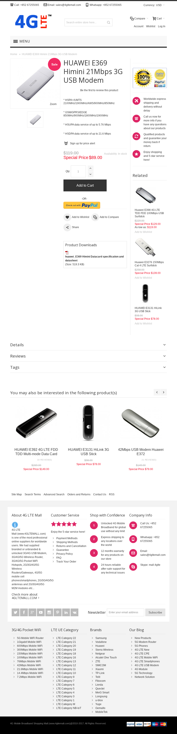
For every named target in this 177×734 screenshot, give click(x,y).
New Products (143, 638)
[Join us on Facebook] (24, 612)
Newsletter (97, 612)
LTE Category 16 (66, 657)
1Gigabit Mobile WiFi (29, 641)
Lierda (99, 684)
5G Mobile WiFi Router (30, 638)
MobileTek (101, 711)
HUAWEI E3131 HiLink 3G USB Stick (148, 310)
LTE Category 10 (66, 673)
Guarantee (62, 549)
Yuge (98, 704)
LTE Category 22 (66, 638)
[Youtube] (41, 612)
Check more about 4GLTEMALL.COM (25, 596)
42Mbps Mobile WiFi (29, 665)
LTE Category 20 (66, 645)
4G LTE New (142, 649)
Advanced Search (54, 494)
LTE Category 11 (66, 669)
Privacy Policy (64, 553)
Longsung (101, 696)
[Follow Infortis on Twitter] (16, 612)
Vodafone (101, 641)
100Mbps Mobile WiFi (30, 657)
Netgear (100, 653)
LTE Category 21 (66, 641)
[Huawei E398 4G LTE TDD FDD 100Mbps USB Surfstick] (145, 195)
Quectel (99, 688)
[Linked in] (66, 612)
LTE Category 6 (65, 684)
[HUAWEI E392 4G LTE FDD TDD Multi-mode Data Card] (36, 423)
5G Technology (143, 673)
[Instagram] (49, 612)
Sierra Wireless (104, 649)
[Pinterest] (58, 612)
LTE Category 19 (66, 649)
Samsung (101, 638)
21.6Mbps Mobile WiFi (30, 669)
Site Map (16, 494)
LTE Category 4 (65, 692)
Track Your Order (66, 561)
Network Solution (145, 676)
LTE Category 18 (66, 653)
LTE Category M (65, 704)
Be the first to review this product (99, 90)
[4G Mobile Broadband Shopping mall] (31, 22)
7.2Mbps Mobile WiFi (29, 676)
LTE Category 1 (65, 700)
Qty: (68, 171)
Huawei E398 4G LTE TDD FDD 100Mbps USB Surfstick (149, 213)
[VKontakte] (74, 612)
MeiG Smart (102, 692)
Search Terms (33, 494)
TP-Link (99, 673)
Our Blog (136, 630)
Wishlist (150, 26)
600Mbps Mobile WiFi (30, 645)
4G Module (141, 669)
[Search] (108, 22)
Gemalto (100, 708)
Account (138, 26)
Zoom (53, 104)
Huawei (99, 645)
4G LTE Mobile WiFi (146, 657)
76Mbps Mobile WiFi (29, 661)
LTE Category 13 (66, 661)
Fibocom (100, 680)
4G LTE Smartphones (147, 661)
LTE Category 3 (65, 696)
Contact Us (99, 494)
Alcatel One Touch (106, 657)
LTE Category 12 (66, 665)
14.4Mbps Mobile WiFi (30, 673)
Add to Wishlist (143, 232)
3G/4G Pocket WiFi (26, 630)
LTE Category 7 (65, 680)
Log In (161, 26)
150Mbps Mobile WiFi (30, 653)
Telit (97, 676)
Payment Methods (66, 538)
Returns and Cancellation (71, 546)
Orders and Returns (78, 494)
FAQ (58, 557)
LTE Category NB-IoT (68, 708)
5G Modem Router (145, 641)
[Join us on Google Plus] (32, 612)
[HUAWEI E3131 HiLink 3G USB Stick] (145, 293)
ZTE (97, 661)
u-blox (99, 700)
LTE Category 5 (65, 688)
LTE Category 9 (65, 676)
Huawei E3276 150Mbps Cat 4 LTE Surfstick (149, 264)
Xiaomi (99, 669)
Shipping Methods (67, 542)
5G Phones (141, 645)
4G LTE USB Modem (147, 665)
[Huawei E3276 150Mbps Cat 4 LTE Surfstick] (145, 248)
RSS (111, 494)
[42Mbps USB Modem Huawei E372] (141, 423)
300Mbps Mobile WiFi (30, 649)
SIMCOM (100, 665)
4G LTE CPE (142, 653)
